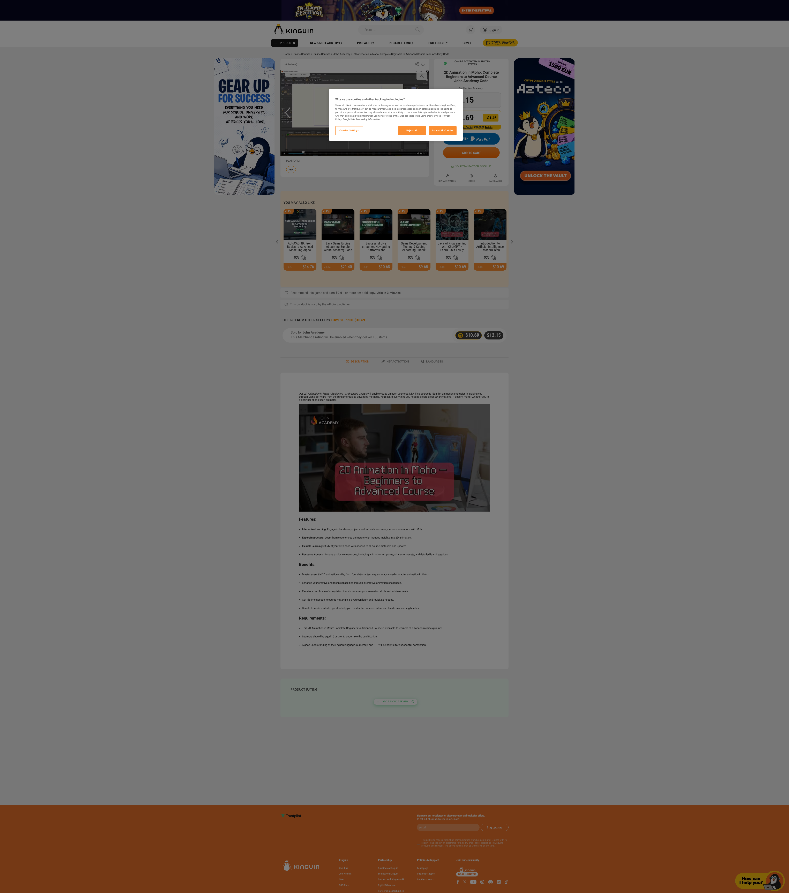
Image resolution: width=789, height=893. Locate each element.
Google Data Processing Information (361, 119)
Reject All (412, 130)
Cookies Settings (349, 130)
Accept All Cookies (442, 130)
